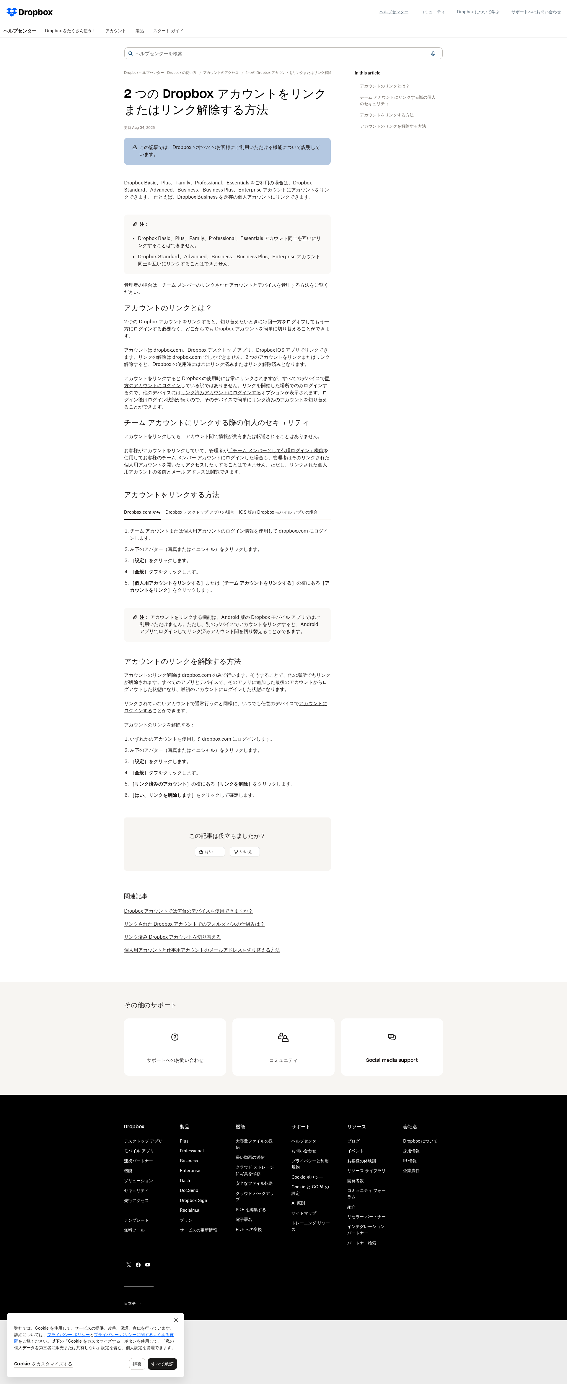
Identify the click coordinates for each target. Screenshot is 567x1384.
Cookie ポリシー (307, 1176)
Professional (192, 1150)
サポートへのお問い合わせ (536, 11)
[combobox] (283, 53)
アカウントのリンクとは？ (385, 85)
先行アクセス (136, 1200)
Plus (184, 1140)
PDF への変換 (249, 1229)
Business (189, 1160)
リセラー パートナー (366, 1216)
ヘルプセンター (393, 11)
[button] (130, 53)
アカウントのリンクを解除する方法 (393, 126)
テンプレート (136, 1220)
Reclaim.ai (190, 1210)
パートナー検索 (361, 1242)
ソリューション (138, 1180)
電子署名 (244, 1219)
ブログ (353, 1140)
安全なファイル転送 (254, 1183)
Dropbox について (420, 1140)
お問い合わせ (303, 1150)
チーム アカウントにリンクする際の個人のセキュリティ (398, 100)
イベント (355, 1150)
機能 (128, 1170)
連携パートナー (138, 1160)
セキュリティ (136, 1190)
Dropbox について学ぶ (478, 11)
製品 (140, 30)
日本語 (130, 1303)
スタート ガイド (168, 30)
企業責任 (411, 1170)
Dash (185, 1180)
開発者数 (355, 1180)
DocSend (189, 1190)
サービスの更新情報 (198, 1229)
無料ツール (134, 1229)
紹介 (351, 1206)
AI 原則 (298, 1202)
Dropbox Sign (193, 1200)
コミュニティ (432, 11)
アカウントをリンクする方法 (387, 114)
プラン (186, 1220)
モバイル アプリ (139, 1150)
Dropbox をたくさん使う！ (70, 30)
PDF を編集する (251, 1209)
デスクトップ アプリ (143, 1140)
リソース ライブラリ (366, 1170)
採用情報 (411, 1150)
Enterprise (190, 1170)
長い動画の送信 (250, 1157)
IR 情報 (410, 1160)
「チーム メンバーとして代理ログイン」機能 (276, 450)
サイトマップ (303, 1213)
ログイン (246, 739)
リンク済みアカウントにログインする (221, 392)
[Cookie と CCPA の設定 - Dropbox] (95, 1345)
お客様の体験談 (361, 1160)
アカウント (115, 30)
